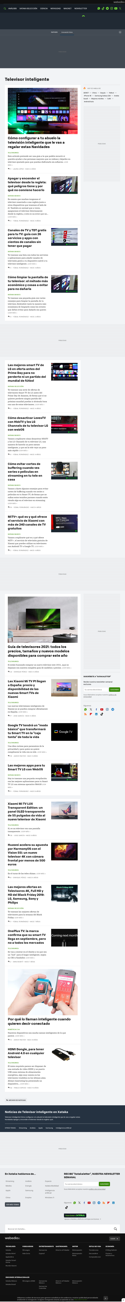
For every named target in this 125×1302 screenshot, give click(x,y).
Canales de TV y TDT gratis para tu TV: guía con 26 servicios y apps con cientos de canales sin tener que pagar (27, 238)
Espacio (48, 1181)
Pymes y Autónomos (110, 1254)
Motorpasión (77, 1250)
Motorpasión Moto (77, 1254)
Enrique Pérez (20, 672)
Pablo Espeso (20, 1088)
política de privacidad (97, 1189)
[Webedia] (119, 1)
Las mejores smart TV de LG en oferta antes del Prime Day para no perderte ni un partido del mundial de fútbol (27, 373)
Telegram (107, 8)
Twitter (120, 8)
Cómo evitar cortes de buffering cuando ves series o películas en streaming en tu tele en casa (25, 471)
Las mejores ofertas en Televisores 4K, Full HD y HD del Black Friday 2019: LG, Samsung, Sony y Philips (26, 894)
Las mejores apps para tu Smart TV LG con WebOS (26, 767)
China (94, 93)
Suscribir (114, 689)
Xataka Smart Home (11, 1261)
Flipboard (91, 714)
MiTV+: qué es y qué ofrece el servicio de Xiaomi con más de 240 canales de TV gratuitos (27, 522)
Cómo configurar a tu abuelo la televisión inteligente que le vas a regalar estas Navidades (36, 142)
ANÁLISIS (12, 8)
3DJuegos (26, 1250)
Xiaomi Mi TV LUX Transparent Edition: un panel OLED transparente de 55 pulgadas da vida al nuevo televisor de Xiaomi (27, 811)
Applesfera (10, 1257)
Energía (28, 1185)
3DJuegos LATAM (28, 1281)
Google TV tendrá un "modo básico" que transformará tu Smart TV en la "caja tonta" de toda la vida (28, 731)
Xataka (8, 1250)
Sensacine (43, 1250)
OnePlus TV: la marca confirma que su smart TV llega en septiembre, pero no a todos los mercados (27, 936)
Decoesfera (93, 1253)
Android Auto (89, 101)
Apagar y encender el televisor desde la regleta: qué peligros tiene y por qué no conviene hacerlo (27, 184)
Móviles (9, 1185)
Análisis (33, 1128)
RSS (85, 714)
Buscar (115, 1229)
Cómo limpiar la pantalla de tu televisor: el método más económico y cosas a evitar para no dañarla (28, 283)
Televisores (13, 153)
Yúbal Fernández (21, 221)
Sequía (102, 93)
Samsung (49, 1128)
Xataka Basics (14, 196)
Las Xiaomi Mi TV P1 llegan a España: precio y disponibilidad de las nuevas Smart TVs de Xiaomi (27, 689)
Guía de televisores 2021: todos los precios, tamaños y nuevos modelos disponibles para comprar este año (38, 651)
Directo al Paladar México (62, 1282)
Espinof (42, 1253)
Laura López (18, 169)
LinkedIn (96, 714)
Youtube (115, 8)
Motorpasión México (77, 1282)
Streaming (23, 1128)
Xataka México (11, 1281)
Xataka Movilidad (52, 1185)
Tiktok (103, 8)
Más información (80, 1299)
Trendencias (93, 1250)
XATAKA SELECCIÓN (28, 8)
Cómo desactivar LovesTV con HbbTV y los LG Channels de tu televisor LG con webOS (28, 423)
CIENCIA (44, 8)
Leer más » (12, 217)
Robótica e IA (14, 1029)
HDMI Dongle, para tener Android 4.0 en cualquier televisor (26, 1053)
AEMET (86, 93)
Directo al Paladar (62, 1250)
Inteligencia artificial (63, 1128)
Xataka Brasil (11, 1284)
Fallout (111, 93)
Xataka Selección (16, 386)
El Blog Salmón (111, 1250)
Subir (112, 1238)
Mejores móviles (97, 98)
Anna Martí (18, 961)
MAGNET (68, 8)
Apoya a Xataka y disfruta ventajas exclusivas (81, 1219)
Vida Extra (26, 1253)
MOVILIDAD (56, 8)
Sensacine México (43, 1282)
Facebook (96, 709)
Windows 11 (49, 1197)
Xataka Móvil (10, 1253)
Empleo (28, 1197)
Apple (40, 1128)
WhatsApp (98, 8)
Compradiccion (95, 1257)
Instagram (111, 8)
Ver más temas (12, 1204)
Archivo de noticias (17, 1100)
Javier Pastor (20, 756)
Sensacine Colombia (43, 1287)
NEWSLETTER (80, 8)
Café (109, 98)
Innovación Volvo (67, 32)
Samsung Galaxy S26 (103, 95)
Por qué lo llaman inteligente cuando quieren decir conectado (39, 1021)
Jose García (18, 716)
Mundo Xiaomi (11, 1265)
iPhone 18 (87, 95)
